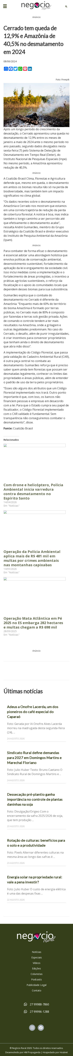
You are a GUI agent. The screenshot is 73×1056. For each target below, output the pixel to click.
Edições (36, 968)
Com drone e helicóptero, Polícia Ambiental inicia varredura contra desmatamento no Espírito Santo (33, 491)
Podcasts (36, 979)
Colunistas (37, 974)
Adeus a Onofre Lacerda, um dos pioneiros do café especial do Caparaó (32, 711)
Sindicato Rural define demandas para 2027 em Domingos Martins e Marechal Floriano (34, 757)
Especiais (36, 957)
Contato (36, 990)
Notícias (36, 952)
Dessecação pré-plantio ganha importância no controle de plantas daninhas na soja (35, 799)
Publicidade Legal (36, 985)
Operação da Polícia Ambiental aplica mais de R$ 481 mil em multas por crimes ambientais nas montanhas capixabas (32, 558)
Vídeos (36, 963)
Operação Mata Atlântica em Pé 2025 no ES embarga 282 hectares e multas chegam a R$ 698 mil (33, 623)
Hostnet (64, 1052)
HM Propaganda (32, 1052)
